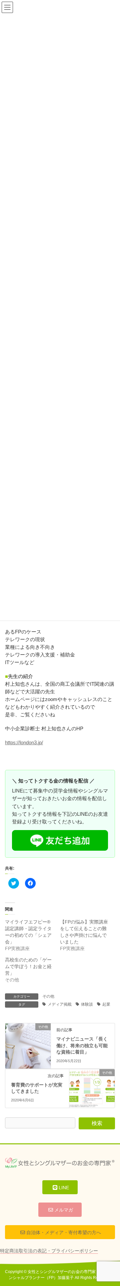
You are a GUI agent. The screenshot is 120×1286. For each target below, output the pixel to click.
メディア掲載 (60, 1004)
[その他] (28, 1038)
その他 (48, 996)
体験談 (87, 1004)
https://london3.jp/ (24, 742)
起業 (106, 1004)
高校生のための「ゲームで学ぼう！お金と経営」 (28, 966)
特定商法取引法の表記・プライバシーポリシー (49, 1250)
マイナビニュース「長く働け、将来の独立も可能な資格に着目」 (82, 1045)
